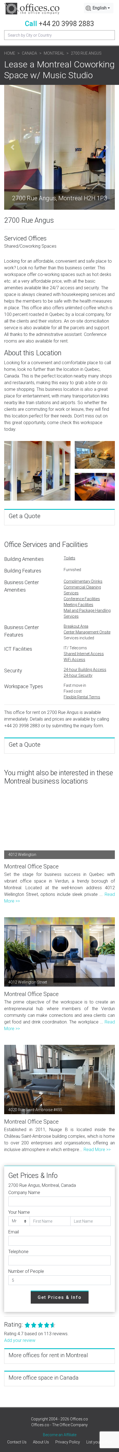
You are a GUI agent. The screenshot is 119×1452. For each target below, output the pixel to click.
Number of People (26, 1271)
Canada (29, 53)
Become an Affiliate (59, 1435)
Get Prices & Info (60, 1297)
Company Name (24, 1192)
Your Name (19, 1212)
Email (13, 1232)
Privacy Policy (67, 1442)
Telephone (18, 1251)
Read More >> (97, 1149)
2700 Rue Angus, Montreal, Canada (42, 1185)
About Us (41, 1442)
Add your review (19, 1340)
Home (9, 53)
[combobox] (98, 8)
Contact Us (17, 1442)
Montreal (54, 53)
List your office (99, 1442)
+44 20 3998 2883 (66, 24)
